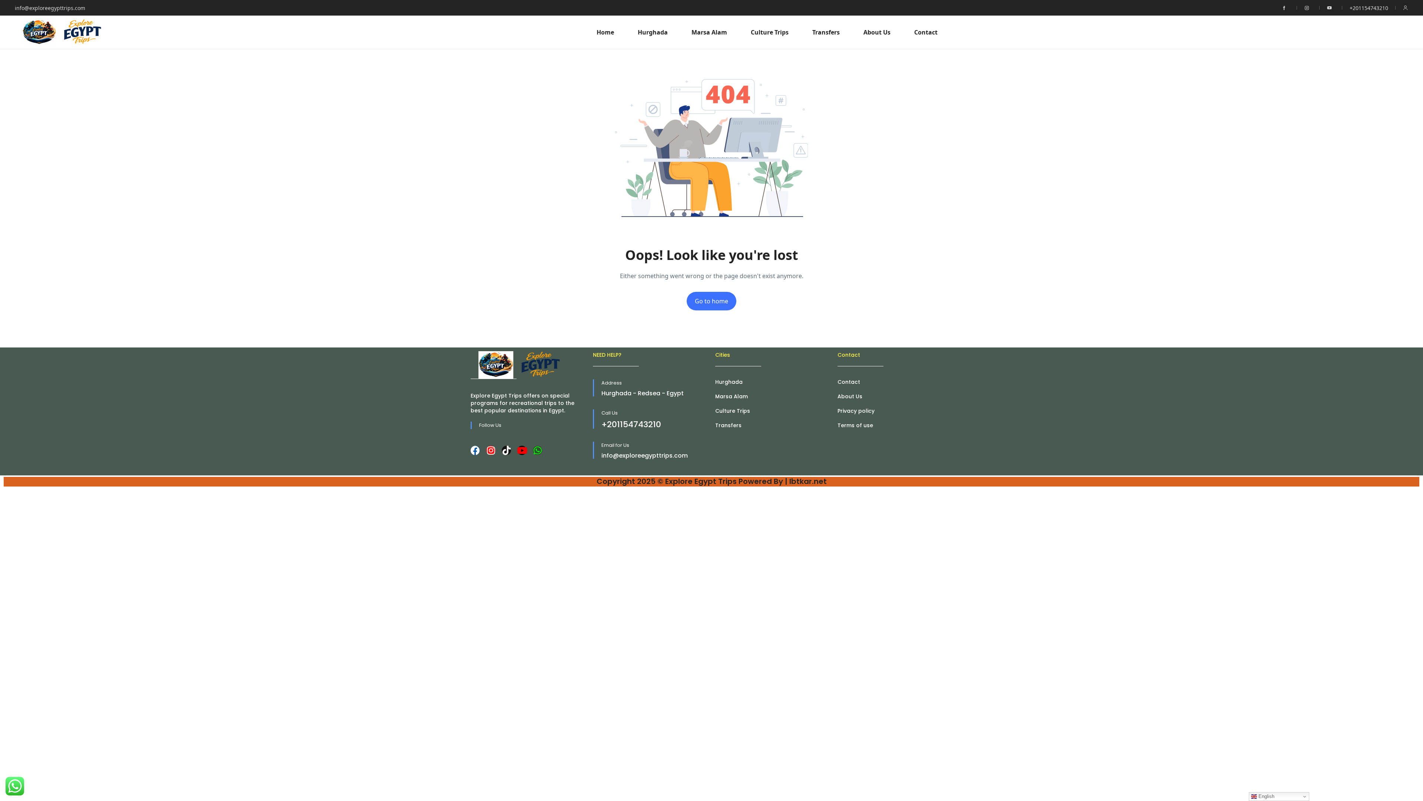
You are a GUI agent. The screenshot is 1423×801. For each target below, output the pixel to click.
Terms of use (855, 425)
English (1265, 796)
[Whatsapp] (537, 450)
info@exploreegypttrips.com (50, 7)
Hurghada (653, 32)
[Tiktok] (506, 450)
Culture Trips (770, 32)
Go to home (711, 301)
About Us (876, 32)
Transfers (826, 32)
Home (605, 32)
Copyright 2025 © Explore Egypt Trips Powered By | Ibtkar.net (712, 481)
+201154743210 (1369, 7)
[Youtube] (522, 450)
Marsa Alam (709, 32)
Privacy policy (856, 411)
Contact (926, 32)
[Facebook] (475, 450)
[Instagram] (490, 450)
